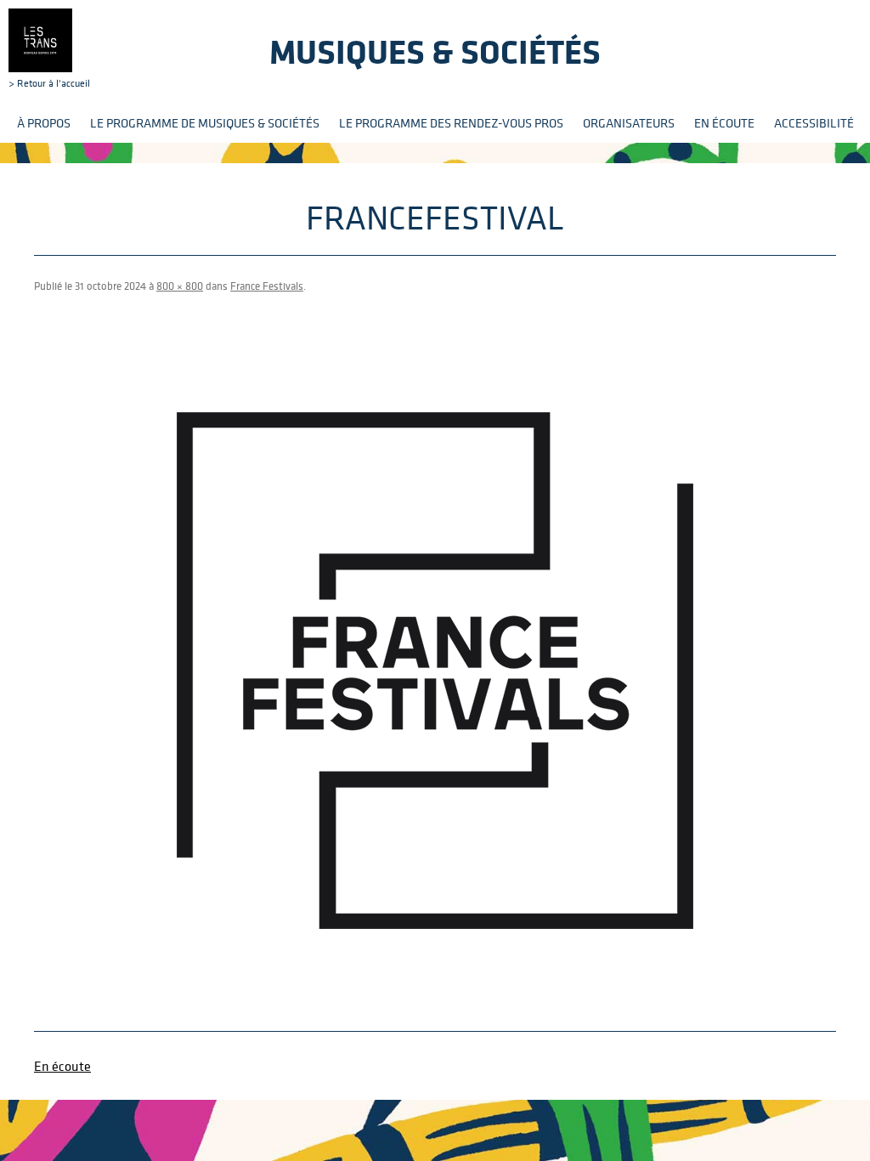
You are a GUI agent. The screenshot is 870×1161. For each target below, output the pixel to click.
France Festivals (266, 286)
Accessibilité (814, 123)
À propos (44, 123)
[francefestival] (435, 671)
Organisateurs (629, 123)
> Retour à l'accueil (49, 82)
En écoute (724, 123)
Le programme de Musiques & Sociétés (204, 123)
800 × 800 (179, 286)
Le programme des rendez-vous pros (451, 123)
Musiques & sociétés (435, 51)
